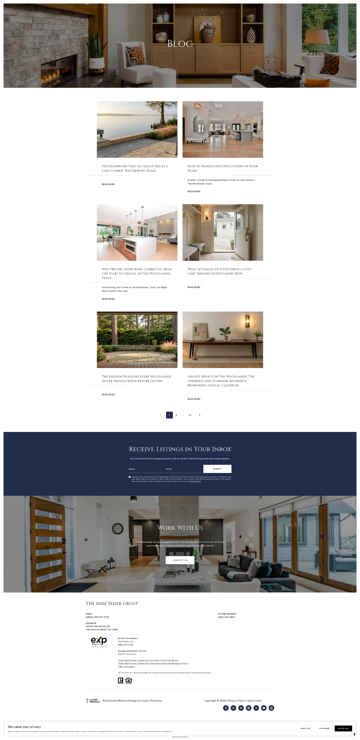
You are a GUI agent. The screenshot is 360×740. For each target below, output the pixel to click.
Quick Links (254, 700)
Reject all (305, 728)
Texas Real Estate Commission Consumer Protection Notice (148, 660)
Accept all (343, 728)
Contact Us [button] (180, 560)
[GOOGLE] (248, 708)
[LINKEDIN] (241, 708)
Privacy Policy (195, 481)
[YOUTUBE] (264, 708)
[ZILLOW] (271, 708)
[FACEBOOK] (226, 708)
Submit (217, 469)
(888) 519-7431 (125, 644)
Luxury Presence (151, 700)
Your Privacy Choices (180, 737)
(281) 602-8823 (226, 617)
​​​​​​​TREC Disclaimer (126, 666)
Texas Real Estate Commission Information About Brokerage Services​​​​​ (153, 663)
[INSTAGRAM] (233, 708)
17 (190, 415)
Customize (324, 728)
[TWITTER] (256, 708)
